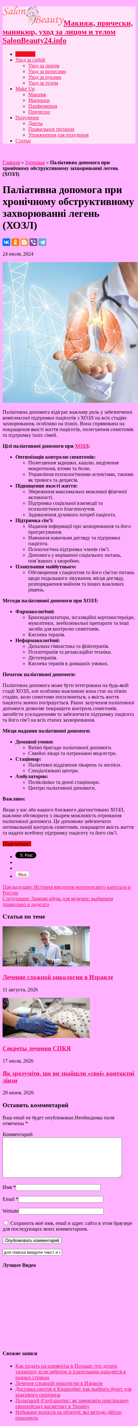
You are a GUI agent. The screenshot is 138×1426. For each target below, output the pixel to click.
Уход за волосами (47, 71)
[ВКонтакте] (6, 242)
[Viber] (33, 242)
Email (8, 1199)
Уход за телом (43, 83)
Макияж (37, 94)
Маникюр (39, 100)
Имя (7, 1187)
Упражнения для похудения (58, 135)
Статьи (23, 140)
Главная (11, 162)
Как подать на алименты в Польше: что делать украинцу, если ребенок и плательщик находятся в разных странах (70, 1371)
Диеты (35, 123)
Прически (39, 112)
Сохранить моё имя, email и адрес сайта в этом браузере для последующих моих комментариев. (67, 1226)
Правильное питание (51, 129)
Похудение (27, 117)
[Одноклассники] (15, 242)
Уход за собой (30, 60)
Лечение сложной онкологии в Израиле (58, 977)
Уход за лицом (43, 65)
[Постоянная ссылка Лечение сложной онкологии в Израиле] (46, 964)
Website (11, 1211)
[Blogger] (24, 242)
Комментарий (18, 1134)
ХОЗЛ (81, 446)
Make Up (25, 88)
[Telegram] (42, 242)
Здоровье (25, 54)
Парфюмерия (42, 106)
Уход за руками (44, 77)
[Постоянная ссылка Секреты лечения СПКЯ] (46, 1036)
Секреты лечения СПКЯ (37, 1048)
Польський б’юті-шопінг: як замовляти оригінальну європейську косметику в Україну (72, 1403)
